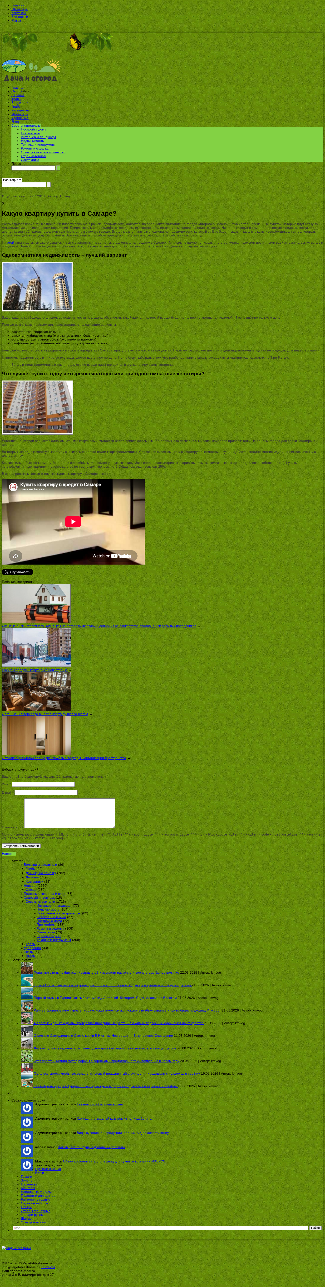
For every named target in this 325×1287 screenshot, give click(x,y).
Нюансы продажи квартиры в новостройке (35, 670)
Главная (17, 5)
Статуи (26, 1207)
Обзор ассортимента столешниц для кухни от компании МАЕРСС (114, 1161)
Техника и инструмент (38, 144)
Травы (16, 99)
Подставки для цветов (38, 1195)
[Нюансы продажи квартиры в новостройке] (36, 666)
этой (10, 242)
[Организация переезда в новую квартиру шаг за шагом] (36, 710)
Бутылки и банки (48, 1169)
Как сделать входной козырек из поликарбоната (114, 1118)
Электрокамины (33, 1222)
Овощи (16, 91)
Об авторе (19, 9)
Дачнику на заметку (41, 873)
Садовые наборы (34, 1203)
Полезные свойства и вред (44, 894)
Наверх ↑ (9, 854)
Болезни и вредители (40, 864)
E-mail (8, 792)
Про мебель (30, 133)
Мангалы (28, 1188)
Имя (6, 784)
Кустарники (20, 110)
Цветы (29, 952)
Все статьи (19, 17)
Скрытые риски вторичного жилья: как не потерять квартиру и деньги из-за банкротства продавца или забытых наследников (99, 626)
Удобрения (20, 118)
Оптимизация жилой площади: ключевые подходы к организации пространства (64, 758)
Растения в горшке (35, 1199)
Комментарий (12, 827)
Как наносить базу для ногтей (100, 1104)
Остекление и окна (51, 917)
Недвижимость (32, 141)
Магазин (18, 20)
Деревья (18, 95)
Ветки (39, 1173)
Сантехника (30, 160)
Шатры (26, 1218)
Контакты (18, 13)
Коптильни (29, 1184)
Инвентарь (19, 114)
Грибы (16, 106)
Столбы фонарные (35, 1211)
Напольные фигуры (36, 1192)
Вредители (19, 103)
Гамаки (26, 1176)
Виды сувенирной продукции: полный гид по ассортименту (123, 1133)
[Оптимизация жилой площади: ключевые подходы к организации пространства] (36, 754)
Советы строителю (26, 125)
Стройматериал (33, 156)
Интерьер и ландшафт (38, 137)
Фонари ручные (33, 1215)
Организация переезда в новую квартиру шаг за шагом (45, 714)
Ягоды (16, 122)
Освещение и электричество (43, 152)
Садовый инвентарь (39, 897)
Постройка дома (33, 129)
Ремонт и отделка (35, 148)
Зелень (26, 1180)
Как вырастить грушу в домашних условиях (91, 1147)
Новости (30, 885)
